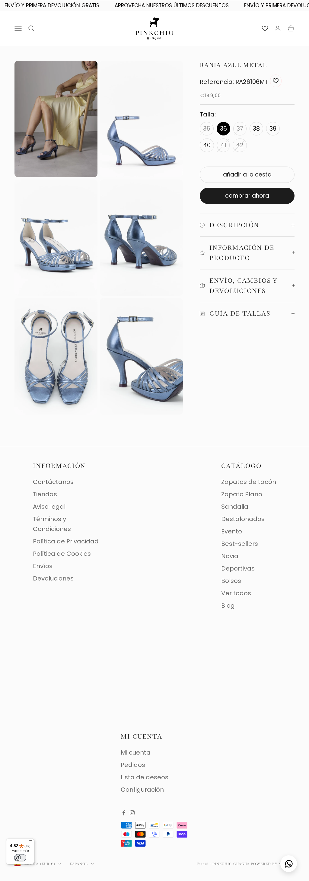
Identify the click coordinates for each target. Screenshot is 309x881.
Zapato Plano (241, 494)
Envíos (43, 566)
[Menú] (30, 842)
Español (79, 864)
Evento (231, 531)
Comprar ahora (247, 196)
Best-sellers (239, 543)
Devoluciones (53, 578)
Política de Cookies (62, 553)
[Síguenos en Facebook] (124, 813)
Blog (228, 605)
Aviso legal (49, 506)
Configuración (142, 789)
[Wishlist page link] (265, 28)
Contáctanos (53, 482)
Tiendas (45, 494)
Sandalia (234, 506)
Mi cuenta (136, 752)
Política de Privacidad (66, 541)
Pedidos (133, 765)
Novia (229, 556)
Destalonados (243, 519)
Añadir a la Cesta (247, 174)
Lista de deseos (144, 777)
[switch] (20, 857)
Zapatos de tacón (248, 482)
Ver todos (236, 593)
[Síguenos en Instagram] (132, 813)
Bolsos (231, 581)
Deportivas (238, 568)
